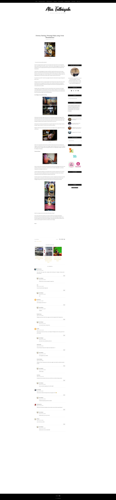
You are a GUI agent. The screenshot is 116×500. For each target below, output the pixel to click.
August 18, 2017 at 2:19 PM (42, 369)
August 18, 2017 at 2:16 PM (42, 279)
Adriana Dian (39, 344)
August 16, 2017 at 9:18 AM (40, 420)
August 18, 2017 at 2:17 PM (42, 323)
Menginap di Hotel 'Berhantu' (76, 132)
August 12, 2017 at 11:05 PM (40, 286)
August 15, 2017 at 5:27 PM (40, 405)
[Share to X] (61, 239)
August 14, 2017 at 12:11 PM (40, 376)
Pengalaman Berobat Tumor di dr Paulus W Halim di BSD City (76, 128)
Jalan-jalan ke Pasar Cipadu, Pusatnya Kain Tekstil (76, 123)
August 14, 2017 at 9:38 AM (40, 360)
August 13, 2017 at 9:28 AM (40, 315)
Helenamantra (39, 404)
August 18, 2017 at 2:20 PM (42, 384)
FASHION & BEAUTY (71, 109)
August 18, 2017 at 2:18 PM (42, 339)
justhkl (38, 328)
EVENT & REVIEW (39, 241)
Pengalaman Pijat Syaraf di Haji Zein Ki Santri (76, 119)
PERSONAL (69, 107)
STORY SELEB (77, 109)
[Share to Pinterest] (63, 239)
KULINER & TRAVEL (77, 105)
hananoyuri (39, 299)
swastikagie (39, 389)
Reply (64, 275)
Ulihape (38, 418)
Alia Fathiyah (59, 498)
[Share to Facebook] (59, 239)
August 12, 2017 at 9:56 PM (40, 270)
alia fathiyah (41, 278)
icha (37, 284)
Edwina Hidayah (39, 359)
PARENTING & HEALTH (76, 107)
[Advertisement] (49, 25)
